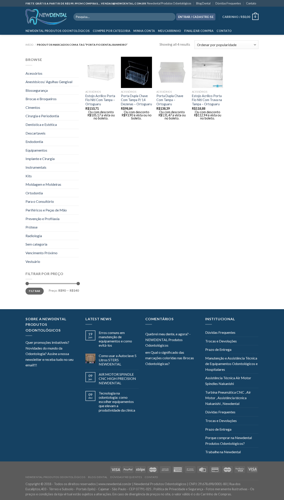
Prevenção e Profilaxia (42, 219)
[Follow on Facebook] (40, 365)
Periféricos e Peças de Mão (46, 210)
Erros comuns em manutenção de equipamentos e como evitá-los (115, 339)
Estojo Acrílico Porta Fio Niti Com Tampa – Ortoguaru (100, 100)
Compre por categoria (111, 31)
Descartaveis (35, 133)
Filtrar (34, 291)
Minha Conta (144, 31)
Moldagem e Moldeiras (43, 184)
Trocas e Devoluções (221, 341)
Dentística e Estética (41, 124)
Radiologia (34, 236)
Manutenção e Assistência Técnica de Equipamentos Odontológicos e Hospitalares (231, 363)
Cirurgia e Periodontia (42, 116)
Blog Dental (203, 3)
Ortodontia (34, 193)
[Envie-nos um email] (56, 365)
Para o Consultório (40, 201)
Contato (251, 3)
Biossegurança (37, 90)
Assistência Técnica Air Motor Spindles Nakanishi (228, 381)
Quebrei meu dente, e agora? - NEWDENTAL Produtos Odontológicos (168, 339)
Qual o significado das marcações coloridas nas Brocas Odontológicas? (169, 358)
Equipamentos (36, 150)
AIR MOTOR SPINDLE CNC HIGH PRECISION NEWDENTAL (117, 378)
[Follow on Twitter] (51, 365)
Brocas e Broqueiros (41, 99)
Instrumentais (36, 167)
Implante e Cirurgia (40, 158)
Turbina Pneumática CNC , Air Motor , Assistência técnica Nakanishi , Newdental (228, 398)
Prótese (31, 227)
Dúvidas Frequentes (228, 3)
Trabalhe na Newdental (223, 452)
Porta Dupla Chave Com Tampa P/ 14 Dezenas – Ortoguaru (136, 100)
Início (30, 44)
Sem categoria (36, 244)
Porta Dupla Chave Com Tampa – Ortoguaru (169, 100)
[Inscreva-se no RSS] (67, 365)
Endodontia (34, 141)
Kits (29, 176)
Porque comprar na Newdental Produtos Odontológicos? (228, 440)
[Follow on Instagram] (46, 365)
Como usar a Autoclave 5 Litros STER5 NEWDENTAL (117, 360)
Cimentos (33, 107)
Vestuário (33, 261)
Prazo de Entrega (218, 349)
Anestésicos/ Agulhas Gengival (49, 82)
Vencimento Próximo (41, 253)
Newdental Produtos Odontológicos (169, 3)
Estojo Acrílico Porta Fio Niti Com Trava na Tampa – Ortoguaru (207, 100)
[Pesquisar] (171, 17)
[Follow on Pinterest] (62, 365)
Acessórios (34, 73)
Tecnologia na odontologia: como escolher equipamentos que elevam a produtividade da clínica (117, 401)
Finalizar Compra (198, 31)
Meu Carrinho (169, 31)
